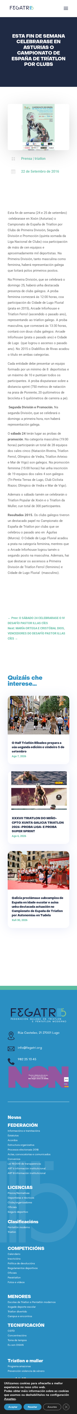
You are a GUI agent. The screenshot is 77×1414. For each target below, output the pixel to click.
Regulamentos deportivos (23, 1268)
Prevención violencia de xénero (26, 1371)
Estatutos (13, 1136)
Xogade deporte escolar (22, 1307)
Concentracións (17, 1336)
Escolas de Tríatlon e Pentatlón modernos (32, 1302)
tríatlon (40, 159)
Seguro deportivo (18, 1212)
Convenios (14, 1159)
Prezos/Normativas (19, 1193)
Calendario (14, 1254)
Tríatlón (12, 1232)
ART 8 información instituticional (27, 1173)
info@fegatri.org (30, 1048)
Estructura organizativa (21, 1145)
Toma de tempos (17, 1340)
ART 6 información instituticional (27, 1169)
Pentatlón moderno (19, 1227)
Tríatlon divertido (17, 1312)
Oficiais (12, 1207)
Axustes (10, 1399)
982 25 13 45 (27, 1059)
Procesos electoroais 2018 (23, 1150)
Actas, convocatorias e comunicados (29, 1154)
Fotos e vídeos (16, 1282)
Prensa (26, 159)
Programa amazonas (19, 1366)
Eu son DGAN (16, 1345)
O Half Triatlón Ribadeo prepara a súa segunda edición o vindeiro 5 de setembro (38, 747)
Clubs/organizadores (20, 1203)
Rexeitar (32, 1407)
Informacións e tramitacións (24, 1131)
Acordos (13, 1140)
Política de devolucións (21, 1264)
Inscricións (14, 1259)
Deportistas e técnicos (21, 1198)
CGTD (11, 1331)
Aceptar (13, 1407)
